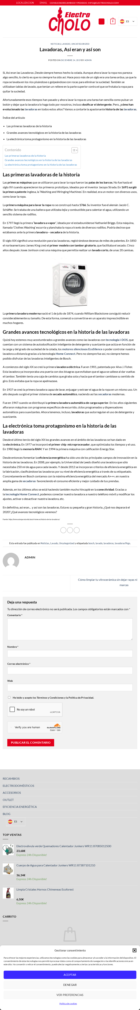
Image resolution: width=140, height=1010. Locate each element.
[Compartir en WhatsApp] (63, 530)
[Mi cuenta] (101, 21)
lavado (99, 543)
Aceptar (70, 974)
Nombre (12, 646)
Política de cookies (68, 1003)
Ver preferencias (70, 994)
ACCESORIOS (12, 792)
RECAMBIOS (11, 778)
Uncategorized (80, 44)
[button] (134, 950)
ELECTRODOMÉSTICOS (18, 785)
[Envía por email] (77, 530)
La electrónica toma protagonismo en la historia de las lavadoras (41, 164)
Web (10, 680)
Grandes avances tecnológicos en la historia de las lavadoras (38, 160)
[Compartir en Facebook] (70, 530)
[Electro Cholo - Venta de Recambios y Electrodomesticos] (70, 21)
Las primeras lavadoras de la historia (25, 155)
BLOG (6, 814)
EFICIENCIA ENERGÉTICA (20, 806)
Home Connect (65, 353)
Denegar (70, 984)
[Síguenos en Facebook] (122, 3)
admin (88, 60)
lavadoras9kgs (122, 543)
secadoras (29, 481)
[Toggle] (135, 778)
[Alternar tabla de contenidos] (73, 150)
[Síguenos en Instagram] (125, 3)
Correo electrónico (18, 663)
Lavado (66, 44)
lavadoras (31, 109)
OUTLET (8, 799)
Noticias (56, 44)
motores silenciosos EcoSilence (82, 349)
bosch (91, 543)
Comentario (14, 615)
